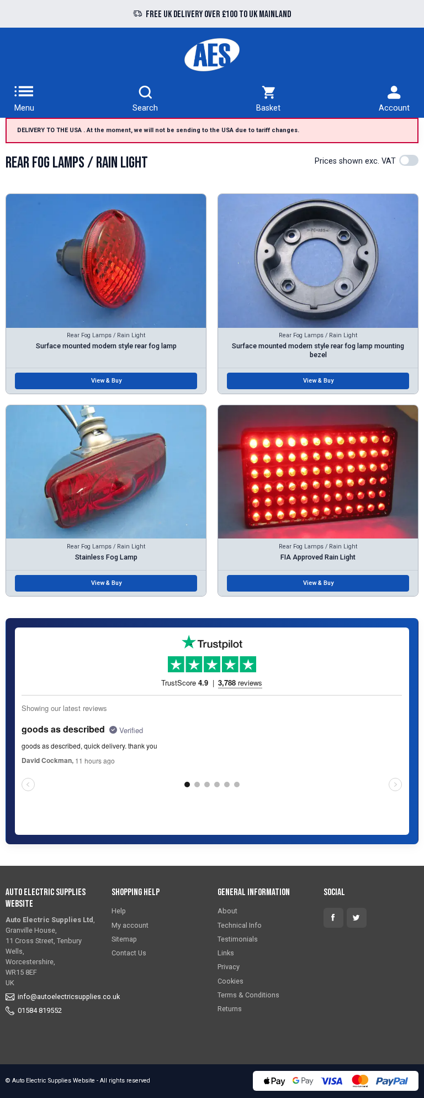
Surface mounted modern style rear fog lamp (106, 346)
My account (130, 925)
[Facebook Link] (333, 918)
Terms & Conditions (248, 995)
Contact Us (129, 953)
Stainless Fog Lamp (106, 557)
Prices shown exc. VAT (355, 161)
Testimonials (238, 939)
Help (119, 911)
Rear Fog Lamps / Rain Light (106, 335)
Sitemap (124, 939)
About (227, 911)
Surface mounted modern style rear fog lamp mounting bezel (318, 350)
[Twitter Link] (357, 918)
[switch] (408, 160)
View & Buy (106, 380)
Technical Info (240, 925)
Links (226, 953)
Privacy (229, 967)
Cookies (230, 981)
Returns (230, 1009)
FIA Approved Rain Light (318, 557)
